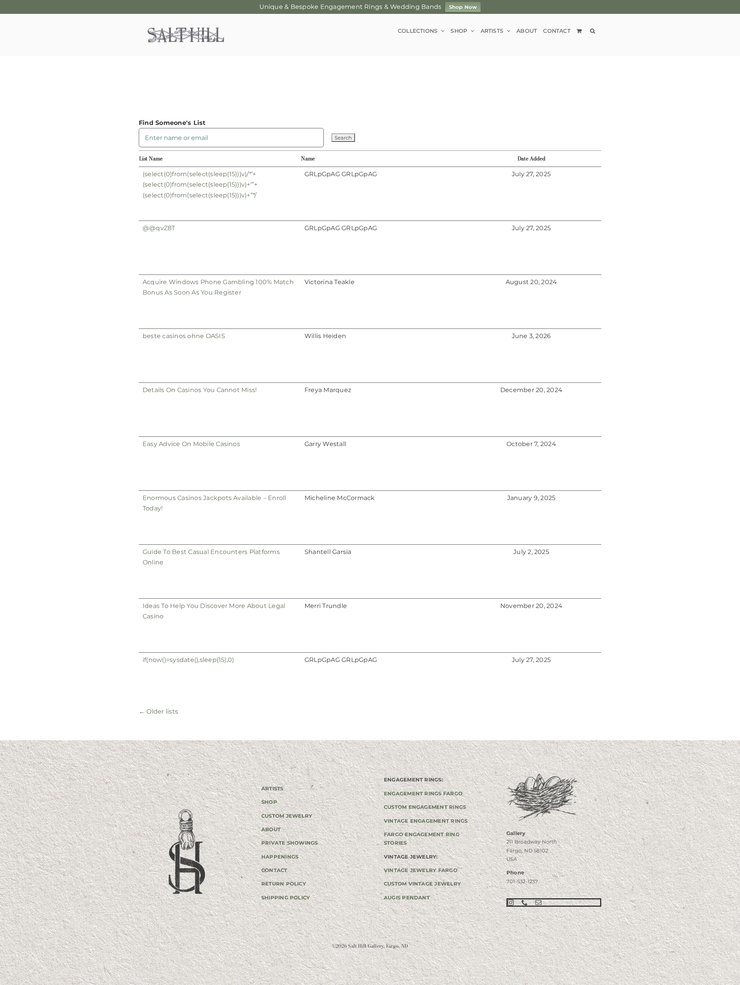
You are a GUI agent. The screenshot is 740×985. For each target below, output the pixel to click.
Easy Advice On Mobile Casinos (191, 444)
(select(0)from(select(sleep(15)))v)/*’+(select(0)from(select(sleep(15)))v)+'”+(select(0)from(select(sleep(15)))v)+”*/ (200, 184)
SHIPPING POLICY (285, 897)
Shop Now (463, 7)
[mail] (538, 902)
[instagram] (511, 902)
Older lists (158, 711)
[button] (592, 30)
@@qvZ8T (159, 228)
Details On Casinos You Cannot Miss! (200, 390)
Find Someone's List (172, 122)
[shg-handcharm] (186, 809)
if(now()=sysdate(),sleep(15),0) (188, 659)
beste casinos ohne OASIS (184, 336)
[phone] (524, 902)
